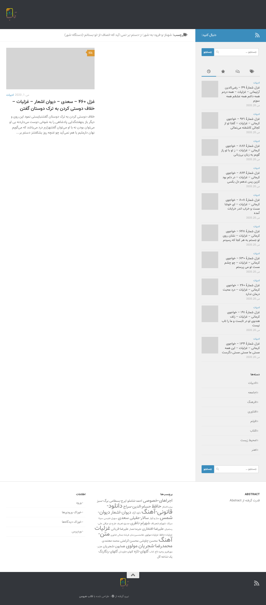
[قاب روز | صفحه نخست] (11, 14)
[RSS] (257, 35)
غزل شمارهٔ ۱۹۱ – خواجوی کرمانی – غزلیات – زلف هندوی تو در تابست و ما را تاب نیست (241, 319)
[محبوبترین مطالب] (223, 72)
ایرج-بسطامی (118, 500)
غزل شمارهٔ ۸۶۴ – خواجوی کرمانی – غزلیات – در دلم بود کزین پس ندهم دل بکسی (241, 177)
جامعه (252, 392)
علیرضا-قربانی (119, 528)
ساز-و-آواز (154, 518)
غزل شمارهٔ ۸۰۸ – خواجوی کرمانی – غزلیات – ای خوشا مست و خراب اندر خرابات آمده (242, 207)
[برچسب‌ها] (252, 72)
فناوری (252, 411)
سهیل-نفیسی (110, 518)
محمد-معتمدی (110, 541)
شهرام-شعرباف (158, 524)
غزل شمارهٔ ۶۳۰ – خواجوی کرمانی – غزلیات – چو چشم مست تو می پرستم (242, 263)
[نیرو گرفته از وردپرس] (113, 596)
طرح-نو (112, 523)
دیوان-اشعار (121, 512)
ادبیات (10, 95)
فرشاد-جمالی (123, 535)
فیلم (253, 421)
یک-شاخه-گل (164, 557)
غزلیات (102, 528)
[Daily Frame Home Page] (250, 35)
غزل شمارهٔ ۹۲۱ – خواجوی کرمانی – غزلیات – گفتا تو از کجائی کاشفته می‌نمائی (242, 123)
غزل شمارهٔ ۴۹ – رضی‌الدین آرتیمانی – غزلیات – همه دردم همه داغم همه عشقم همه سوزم (241, 94)
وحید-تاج (159, 552)
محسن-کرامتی (129, 540)
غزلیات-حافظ (165, 535)
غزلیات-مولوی (152, 535)
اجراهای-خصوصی (157, 500)
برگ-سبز (102, 501)
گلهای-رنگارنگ (108, 551)
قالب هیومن (86, 596)
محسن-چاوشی (148, 541)
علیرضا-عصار (135, 529)
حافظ (156, 506)
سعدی (123, 518)
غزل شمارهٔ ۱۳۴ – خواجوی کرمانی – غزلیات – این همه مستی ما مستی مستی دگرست (241, 348)
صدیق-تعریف (123, 523)
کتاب (253, 430)
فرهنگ (251, 402)
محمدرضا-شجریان (155, 546)
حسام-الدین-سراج (137, 507)
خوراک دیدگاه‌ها (72, 522)
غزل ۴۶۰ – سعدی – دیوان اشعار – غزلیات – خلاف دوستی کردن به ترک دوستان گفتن (53, 105)
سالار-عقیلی (139, 518)
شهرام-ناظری (140, 523)
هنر (253, 450)
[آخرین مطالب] (209, 72)
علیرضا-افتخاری (153, 529)
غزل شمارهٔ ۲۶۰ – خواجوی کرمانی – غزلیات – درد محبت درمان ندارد (241, 290)
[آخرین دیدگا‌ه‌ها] (238, 72)
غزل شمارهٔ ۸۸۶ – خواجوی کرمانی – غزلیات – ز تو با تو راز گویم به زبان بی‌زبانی (240, 150)
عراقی (105, 523)
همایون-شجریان (114, 546)
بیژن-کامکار (167, 507)
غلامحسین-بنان (137, 535)
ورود (79, 503)
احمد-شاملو (134, 500)
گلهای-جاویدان (126, 552)
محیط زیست (248, 440)
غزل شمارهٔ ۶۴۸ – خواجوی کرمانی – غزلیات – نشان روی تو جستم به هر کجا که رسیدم (241, 236)
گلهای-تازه (141, 552)
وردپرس (77, 531)
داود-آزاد (136, 513)
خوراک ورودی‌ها (72, 512)
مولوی (132, 546)
